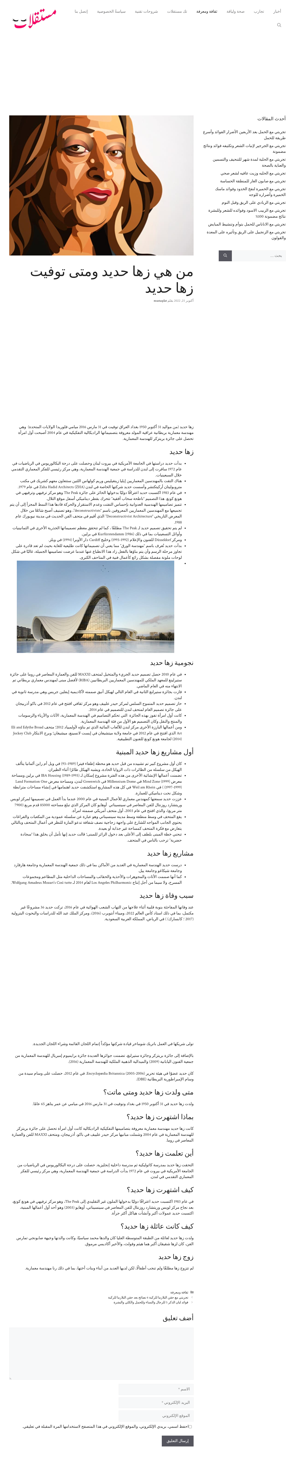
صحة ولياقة (236, 11)
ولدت (189, 1103)
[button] (279, 25)
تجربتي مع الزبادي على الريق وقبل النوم (254, 202)
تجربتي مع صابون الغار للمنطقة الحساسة (253, 181)
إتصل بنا (81, 11)
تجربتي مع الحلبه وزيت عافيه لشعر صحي (253, 173)
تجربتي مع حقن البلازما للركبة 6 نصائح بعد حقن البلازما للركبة (148, 1297)
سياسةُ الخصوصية (111, 11)
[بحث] (225, 256)
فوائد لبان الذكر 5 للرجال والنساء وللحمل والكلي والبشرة (151, 1302)
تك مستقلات (177, 11)
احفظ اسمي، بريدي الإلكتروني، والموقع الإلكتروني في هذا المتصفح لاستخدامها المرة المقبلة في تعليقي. (105, 1426)
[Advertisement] (147, 71)
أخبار (277, 11)
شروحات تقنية (146, 11)
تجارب (259, 11)
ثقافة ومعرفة (206, 11)
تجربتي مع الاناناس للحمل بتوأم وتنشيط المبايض (247, 224)
